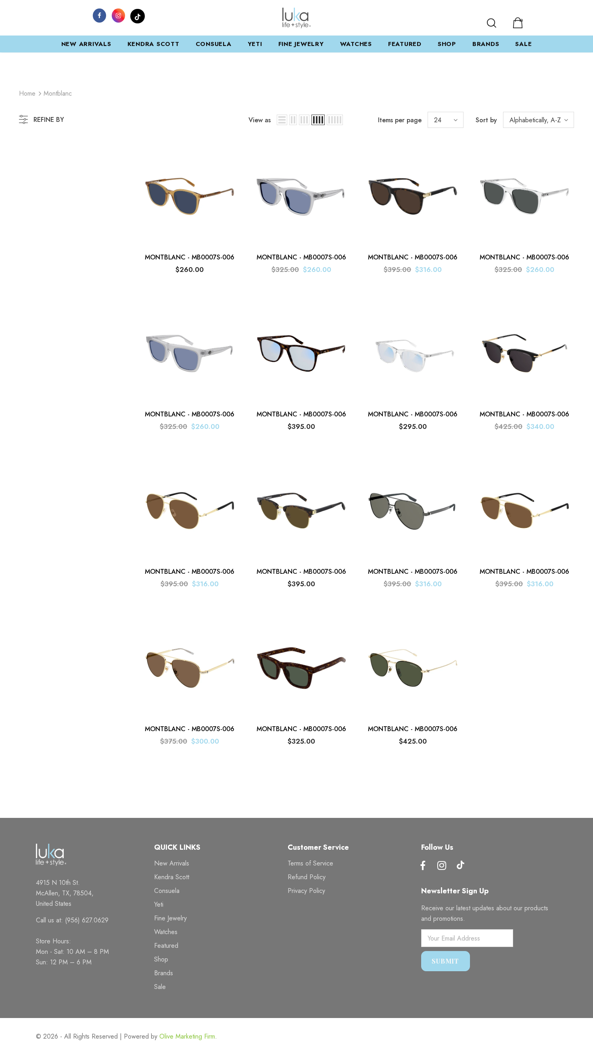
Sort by (486, 120)
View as (259, 120)
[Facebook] (99, 15)
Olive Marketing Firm (187, 1036)
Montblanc (58, 93)
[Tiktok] (460, 866)
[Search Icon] (491, 23)
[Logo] (296, 18)
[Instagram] (118, 15)
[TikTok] (137, 15)
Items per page (400, 120)
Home (27, 93)
